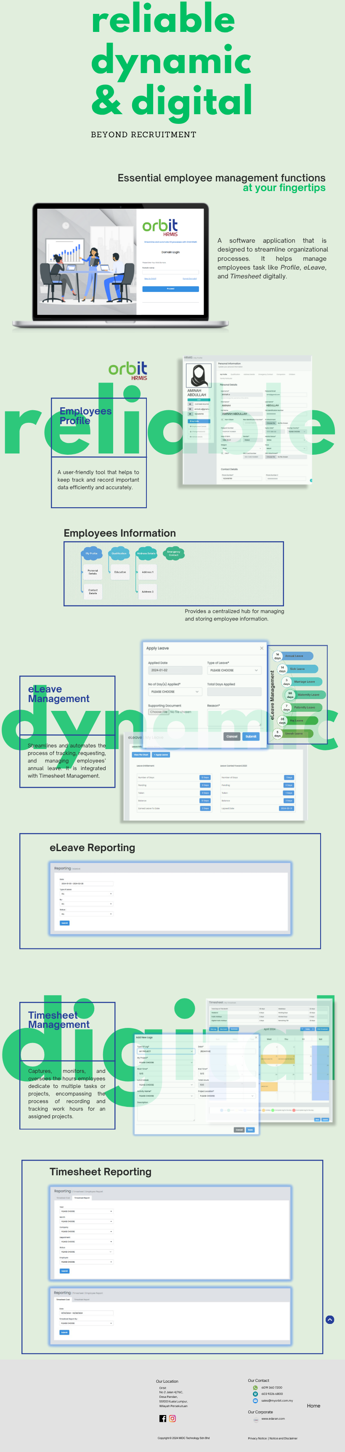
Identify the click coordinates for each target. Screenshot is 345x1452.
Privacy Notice (257, 1438)
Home (313, 1405)
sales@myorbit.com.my (277, 1400)
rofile (292, 267)
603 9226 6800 (272, 1394)
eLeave (314, 267)
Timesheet (246, 276)
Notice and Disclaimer (283, 1438)
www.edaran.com (273, 1419)
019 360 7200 (272, 1387)
